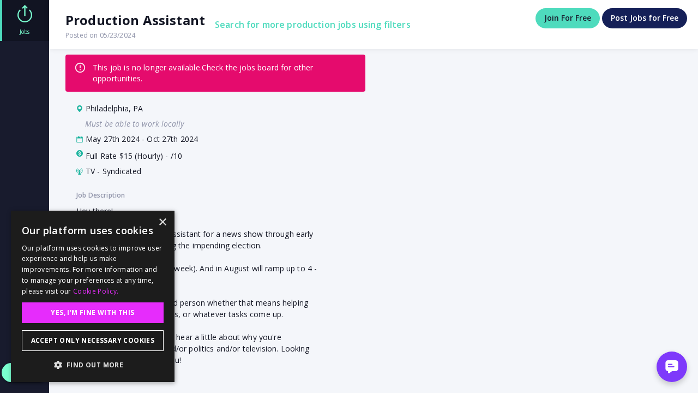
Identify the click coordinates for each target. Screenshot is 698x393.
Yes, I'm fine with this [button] (92, 312)
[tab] (24, 20)
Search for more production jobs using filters (313, 25)
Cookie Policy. (95, 291)
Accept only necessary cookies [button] (93, 340)
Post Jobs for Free (644, 18)
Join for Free (567, 18)
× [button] (162, 222)
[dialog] (92, 296)
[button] (93, 364)
